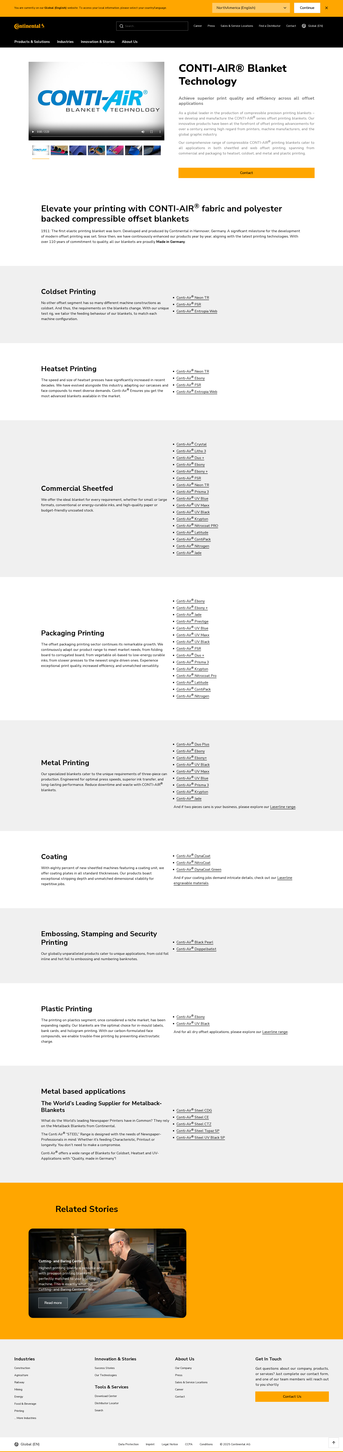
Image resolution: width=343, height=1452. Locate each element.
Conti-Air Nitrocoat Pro (197, 675)
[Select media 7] (152, 150)
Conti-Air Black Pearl (195, 942)
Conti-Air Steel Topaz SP (198, 1130)
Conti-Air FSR (189, 304)
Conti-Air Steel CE (193, 1117)
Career (198, 26)
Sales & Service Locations (237, 26)
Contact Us (292, 1396)
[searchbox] (152, 26)
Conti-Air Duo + (190, 457)
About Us (130, 42)
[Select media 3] (77, 150)
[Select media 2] (59, 150)
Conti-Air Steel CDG (194, 1110)
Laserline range (282, 806)
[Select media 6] (133, 150)
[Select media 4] (96, 150)
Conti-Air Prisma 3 (193, 491)
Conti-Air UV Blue (192, 498)
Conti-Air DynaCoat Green (199, 869)
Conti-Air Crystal (192, 444)
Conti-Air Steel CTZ (194, 1124)
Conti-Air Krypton (192, 519)
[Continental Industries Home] (28, 26)
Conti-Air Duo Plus (193, 744)
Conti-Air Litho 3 (191, 451)
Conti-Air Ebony (191, 378)
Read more (53, 1302)
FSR (197, 385)
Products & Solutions (32, 42)
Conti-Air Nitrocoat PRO (197, 525)
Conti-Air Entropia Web (197, 311)
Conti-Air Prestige (192, 621)
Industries (65, 42)
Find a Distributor (269, 26)
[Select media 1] (40, 150)
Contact (291, 26)
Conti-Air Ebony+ (192, 757)
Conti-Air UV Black (193, 512)
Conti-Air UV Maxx (193, 505)
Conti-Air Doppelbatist (196, 949)
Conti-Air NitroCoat (193, 862)
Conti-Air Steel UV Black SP (201, 1137)
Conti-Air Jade (189, 552)
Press (211, 26)
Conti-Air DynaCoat (193, 856)
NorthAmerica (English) (236, 7)
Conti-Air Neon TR (193, 297)
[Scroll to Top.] (334, 1443)
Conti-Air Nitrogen (193, 546)
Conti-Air (185, 385)
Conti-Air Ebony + (192, 471)
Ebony (199, 464)
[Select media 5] (115, 150)
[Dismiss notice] (326, 8)
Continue (307, 7)
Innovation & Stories (98, 42)
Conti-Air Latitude (192, 532)
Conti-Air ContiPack (194, 539)
